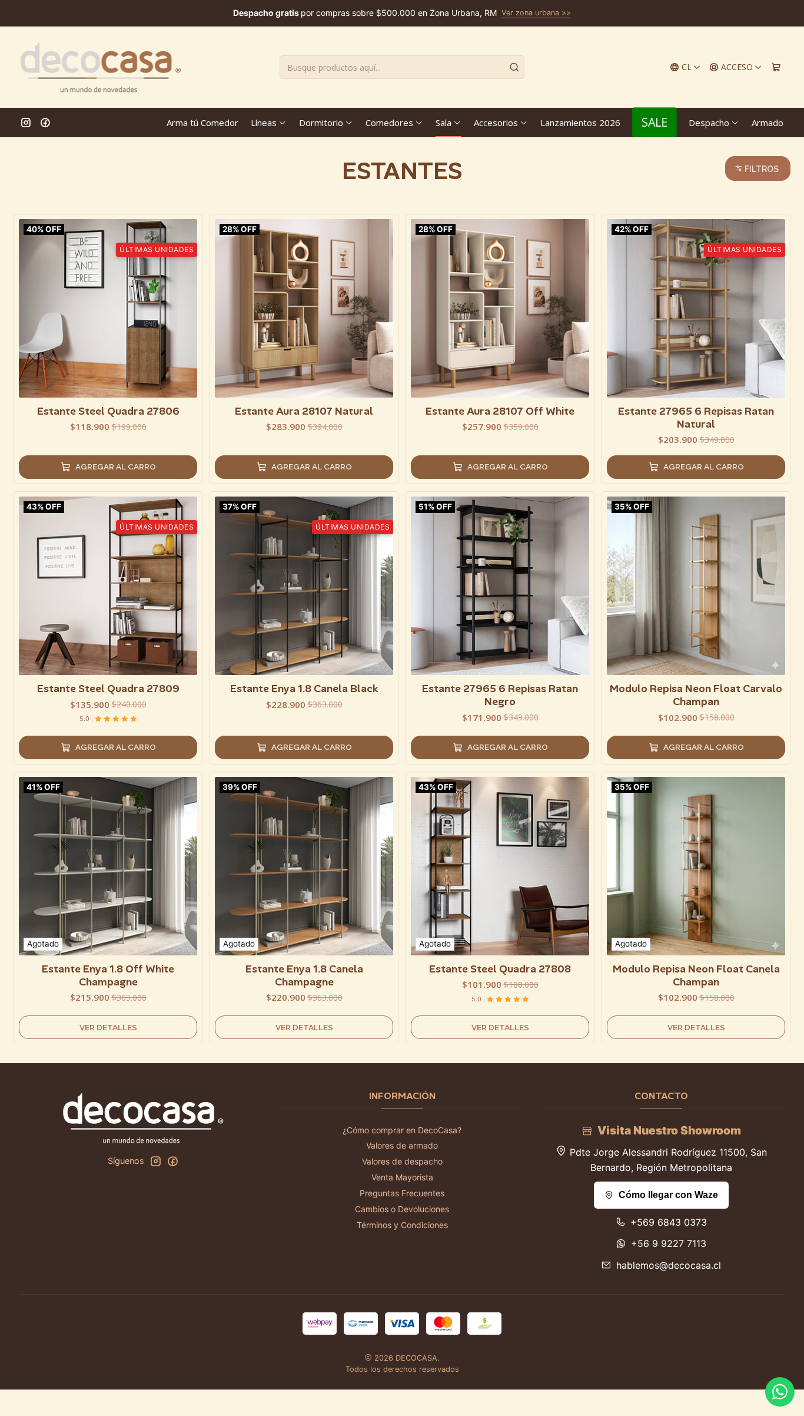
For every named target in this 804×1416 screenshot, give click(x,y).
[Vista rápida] (188, 305)
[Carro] (776, 67)
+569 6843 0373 (668, 1222)
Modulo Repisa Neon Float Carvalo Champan (696, 695)
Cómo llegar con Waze (668, 1195)
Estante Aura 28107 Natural (304, 411)
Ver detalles (108, 1027)
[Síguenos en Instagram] (26, 122)
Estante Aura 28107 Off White (500, 411)
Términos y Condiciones (402, 1225)
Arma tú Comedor (202, 122)
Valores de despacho (402, 1161)
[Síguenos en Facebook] (45, 122)
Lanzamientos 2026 (580, 122)
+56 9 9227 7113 (668, 1243)
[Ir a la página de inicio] (101, 67)
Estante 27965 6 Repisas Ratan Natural (696, 418)
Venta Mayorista (402, 1177)
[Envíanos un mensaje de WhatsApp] (780, 1392)
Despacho (709, 122)
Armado (767, 122)
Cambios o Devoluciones (402, 1209)
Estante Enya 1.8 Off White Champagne (108, 975)
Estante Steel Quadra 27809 (108, 688)
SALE (654, 122)
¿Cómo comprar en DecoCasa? (402, 1130)
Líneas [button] (264, 122)
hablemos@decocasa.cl (668, 1265)
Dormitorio (321, 122)
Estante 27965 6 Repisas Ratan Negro (500, 695)
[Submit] (514, 67)
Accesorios (496, 122)
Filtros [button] (761, 169)
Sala (443, 122)
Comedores (389, 122)
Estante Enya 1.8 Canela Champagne (304, 975)
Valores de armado (402, 1145)
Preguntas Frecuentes (402, 1193)
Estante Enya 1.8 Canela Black (304, 688)
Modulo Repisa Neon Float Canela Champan (696, 975)
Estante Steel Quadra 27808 (500, 968)
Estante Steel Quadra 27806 (108, 411)
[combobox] (402, 67)
